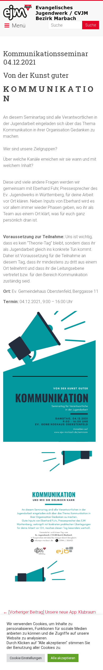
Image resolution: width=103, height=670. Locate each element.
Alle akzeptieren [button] (63, 658)
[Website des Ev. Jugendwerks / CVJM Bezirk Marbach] (51, 7)
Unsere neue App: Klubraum (49, 612)
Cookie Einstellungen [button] (26, 658)
